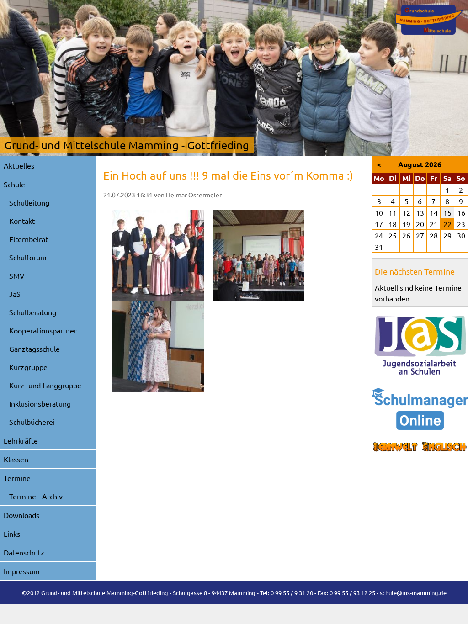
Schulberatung (32, 312)
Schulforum (28, 257)
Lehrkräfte (21, 440)
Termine (17, 477)
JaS (15, 293)
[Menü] (429, 20)
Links (12, 533)
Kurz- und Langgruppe (45, 385)
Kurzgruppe (28, 366)
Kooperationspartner (43, 330)
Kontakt (22, 220)
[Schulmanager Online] (420, 409)
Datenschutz (24, 552)
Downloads (21, 514)
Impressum (22, 571)
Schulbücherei (32, 421)
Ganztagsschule (34, 348)
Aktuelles (19, 165)
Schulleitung (29, 202)
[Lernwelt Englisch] (420, 447)
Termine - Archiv (36, 496)
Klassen (16, 459)
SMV (17, 275)
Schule (14, 184)
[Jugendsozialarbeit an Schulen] (420, 345)
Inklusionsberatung (40, 403)
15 (447, 212)
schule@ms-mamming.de (413, 593)
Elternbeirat (28, 238)
